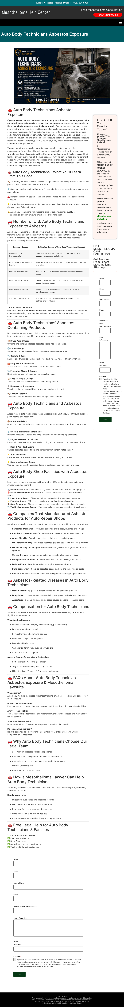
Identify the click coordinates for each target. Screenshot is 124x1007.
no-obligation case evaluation (104, 216)
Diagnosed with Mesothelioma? (25, 906)
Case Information (20, 918)
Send (19, 974)
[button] (120, 22)
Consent (17, 957)
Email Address (18, 883)
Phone (15, 871)
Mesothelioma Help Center (26, 12)
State (15, 894)
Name (15, 859)
